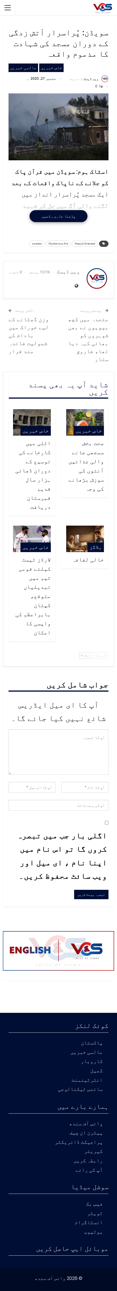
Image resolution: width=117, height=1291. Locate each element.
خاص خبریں (51, 68)
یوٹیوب (93, 1232)
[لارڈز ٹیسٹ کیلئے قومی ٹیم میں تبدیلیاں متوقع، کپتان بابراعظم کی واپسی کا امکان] (32, 539)
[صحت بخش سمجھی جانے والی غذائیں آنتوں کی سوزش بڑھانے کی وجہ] (85, 422)
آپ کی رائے (89, 1170)
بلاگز (95, 547)
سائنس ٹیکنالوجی (80, 1089)
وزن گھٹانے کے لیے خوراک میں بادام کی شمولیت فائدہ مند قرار (29, 335)
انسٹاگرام (89, 1223)
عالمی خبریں (23, 68)
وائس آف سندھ (86, 1124)
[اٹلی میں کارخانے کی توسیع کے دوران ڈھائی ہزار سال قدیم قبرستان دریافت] (32, 422)
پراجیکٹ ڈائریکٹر (79, 1142)
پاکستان (92, 1043)
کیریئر (93, 1151)
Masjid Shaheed (85, 243)
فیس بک (94, 1204)
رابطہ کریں (88, 1161)
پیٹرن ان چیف (86, 1133)
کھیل (96, 1071)
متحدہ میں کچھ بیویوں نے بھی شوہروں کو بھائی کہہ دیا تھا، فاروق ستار (88, 339)
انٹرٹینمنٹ (87, 1080)
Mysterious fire (58, 243)
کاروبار (92, 1061)
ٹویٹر (95, 1213)
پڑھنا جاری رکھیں (58, 216)
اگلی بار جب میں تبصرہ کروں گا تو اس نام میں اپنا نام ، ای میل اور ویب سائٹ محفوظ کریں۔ (62, 855)
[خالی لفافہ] (85, 539)
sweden (37, 243)
